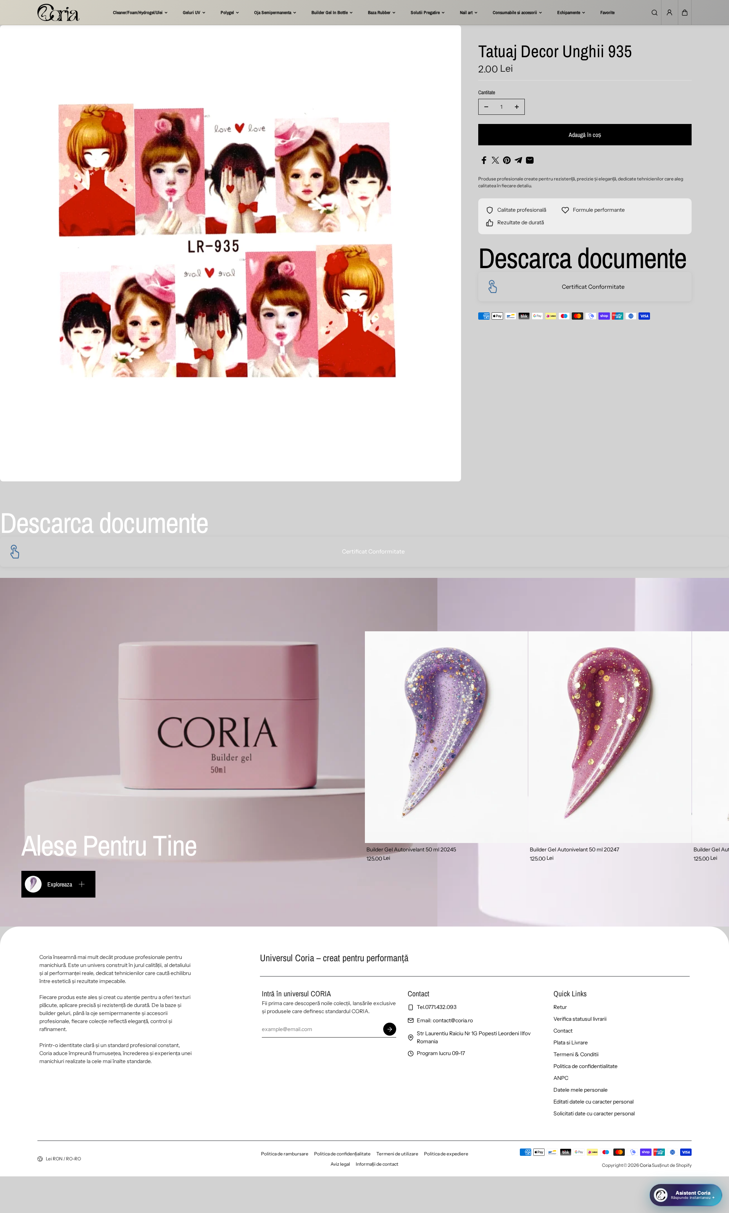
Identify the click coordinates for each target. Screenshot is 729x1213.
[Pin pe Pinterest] (507, 160)
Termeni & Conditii (575, 1054)
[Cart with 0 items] (684, 12)
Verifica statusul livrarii (579, 1018)
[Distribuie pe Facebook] (484, 160)
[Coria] (58, 12)
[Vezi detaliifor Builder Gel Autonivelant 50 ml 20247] (610, 737)
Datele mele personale (580, 1089)
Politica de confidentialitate (585, 1066)
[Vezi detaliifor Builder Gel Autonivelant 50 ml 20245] (446, 737)
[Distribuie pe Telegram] (518, 160)
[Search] (654, 12)
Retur (560, 1007)
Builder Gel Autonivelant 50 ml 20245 (411, 849)
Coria (645, 1165)
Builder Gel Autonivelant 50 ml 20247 (574, 849)
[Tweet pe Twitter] (495, 160)
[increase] (516, 106)
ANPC (560, 1078)
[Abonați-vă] (389, 1029)
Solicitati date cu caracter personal (594, 1113)
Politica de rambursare (284, 1154)
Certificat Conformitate (593, 286)
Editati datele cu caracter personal (593, 1101)
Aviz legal (340, 1164)
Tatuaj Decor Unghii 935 (555, 51)
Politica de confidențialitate (342, 1154)
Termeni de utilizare (397, 1154)
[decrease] (486, 106)
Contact (563, 1030)
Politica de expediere (446, 1154)
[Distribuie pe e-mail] (529, 160)
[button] (684, 12)
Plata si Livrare (570, 1042)
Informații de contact (377, 1164)
